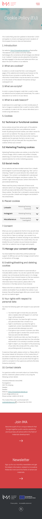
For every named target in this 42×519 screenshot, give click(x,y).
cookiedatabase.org (8, 402)
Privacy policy (14, 503)
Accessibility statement (25, 503)
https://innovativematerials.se (20, 50)
